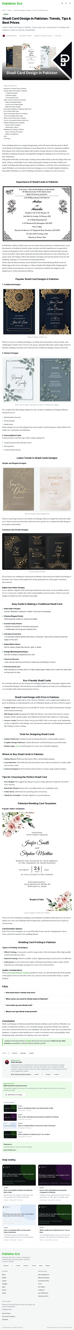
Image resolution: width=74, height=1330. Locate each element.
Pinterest (25, 1265)
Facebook (14, 1053)
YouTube (18, 1265)
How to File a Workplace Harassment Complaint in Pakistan (38, 1117)
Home (4, 10)
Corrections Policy (43, 1281)
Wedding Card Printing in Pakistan (14, 129)
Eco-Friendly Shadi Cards (11, 111)
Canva (18, 746)
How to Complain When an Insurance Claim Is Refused (36, 1126)
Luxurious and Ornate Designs (14, 104)
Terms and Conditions (8, 1316)
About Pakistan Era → (10, 1150)
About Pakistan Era (43, 1274)
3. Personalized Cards (11, 97)
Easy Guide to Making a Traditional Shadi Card (17, 109)
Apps (3, 1287)
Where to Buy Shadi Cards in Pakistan (15, 118)
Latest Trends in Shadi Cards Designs (15, 100)
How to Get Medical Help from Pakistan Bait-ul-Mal (35, 1108)
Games (4, 1290)
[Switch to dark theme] (66, 3)
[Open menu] (70, 3)
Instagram (48, 1074)
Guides (10, 10)
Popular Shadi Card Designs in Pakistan (15, 91)
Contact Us (41, 1290)
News (4, 1274)
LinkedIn (31, 1053)
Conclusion (7, 138)
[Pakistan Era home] (12, 3)
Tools (39, 1284)
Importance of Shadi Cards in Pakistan (15, 88)
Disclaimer (5, 1319)
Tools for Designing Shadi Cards (13, 116)
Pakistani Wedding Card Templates (14, 122)
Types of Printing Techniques (14, 132)
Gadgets (4, 1284)
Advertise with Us (43, 1296)
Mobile (4, 1277)
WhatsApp (23, 1053)
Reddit (41, 1265)
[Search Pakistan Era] (62, 3)
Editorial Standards (43, 1277)
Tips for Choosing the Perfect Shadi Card (16, 120)
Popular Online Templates (12, 125)
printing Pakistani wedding (18, 973)
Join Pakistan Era (43, 1293)
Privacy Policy (6, 1313)
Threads (33, 1265)
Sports (4, 1293)
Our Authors (41, 1287)
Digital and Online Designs (13, 106)
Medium (48, 1265)
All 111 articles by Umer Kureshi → (21, 1074)
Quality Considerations (11, 134)
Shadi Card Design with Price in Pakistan (16, 113)
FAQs (5, 136)
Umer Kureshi (12, 35)
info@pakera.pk (7, 1309)
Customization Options (11, 127)
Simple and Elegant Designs (13, 102)
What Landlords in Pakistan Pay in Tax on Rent (34, 1134)
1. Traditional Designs (11, 93)
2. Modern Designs (10, 95)
